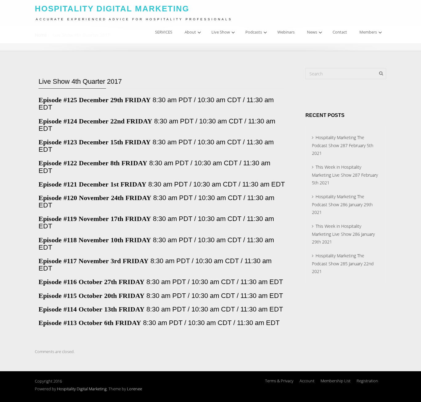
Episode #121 (58, 184)
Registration (367, 381)
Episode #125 (58, 100)
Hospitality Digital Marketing (82, 389)
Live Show (220, 32)
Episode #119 (58, 219)
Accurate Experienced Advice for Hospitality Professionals (134, 19)
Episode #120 (58, 198)
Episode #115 (58, 295)
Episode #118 (58, 240)
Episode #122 (58, 163)
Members (368, 32)
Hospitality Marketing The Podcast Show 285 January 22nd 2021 (343, 263)
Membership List (335, 381)
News (312, 32)
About (190, 32)
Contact (340, 32)
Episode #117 (58, 261)
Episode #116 (58, 282)
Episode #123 (58, 142)
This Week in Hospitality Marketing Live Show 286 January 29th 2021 (343, 234)
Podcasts (253, 32)
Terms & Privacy (279, 381)
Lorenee (134, 389)
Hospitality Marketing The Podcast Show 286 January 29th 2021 (342, 204)
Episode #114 (59, 309)
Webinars (286, 32)
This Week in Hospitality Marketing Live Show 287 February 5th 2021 (345, 175)
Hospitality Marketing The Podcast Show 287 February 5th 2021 (342, 145)
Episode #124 (58, 121)
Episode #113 (58, 323)
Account (307, 381)
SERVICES (163, 32)
